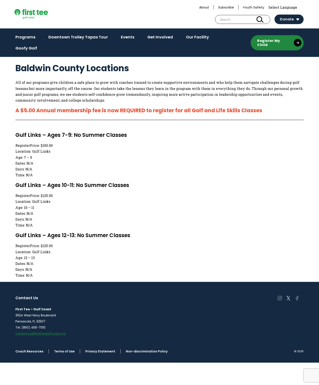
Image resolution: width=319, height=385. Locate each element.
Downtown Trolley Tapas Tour (78, 37)
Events (127, 38)
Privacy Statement (100, 351)
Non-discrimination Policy (147, 351)
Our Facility (197, 38)
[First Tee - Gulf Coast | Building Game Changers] (39, 14)
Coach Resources (29, 351)
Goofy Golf (26, 48)
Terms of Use (64, 351)
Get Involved (160, 38)
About (204, 7)
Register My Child (268, 42)
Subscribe (226, 7)
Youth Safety (253, 7)
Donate (287, 19)
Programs (25, 38)
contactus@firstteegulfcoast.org (40, 333)
